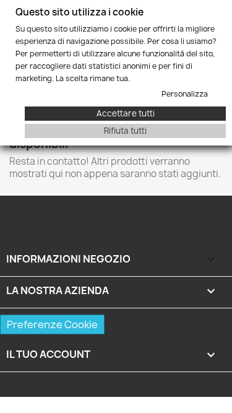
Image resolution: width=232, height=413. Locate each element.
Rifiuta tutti (125, 130)
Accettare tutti (126, 113)
